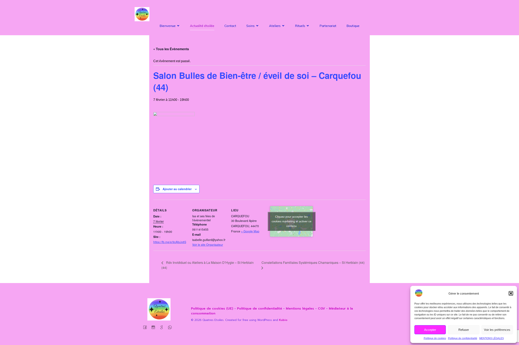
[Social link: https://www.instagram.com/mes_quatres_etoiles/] (155, 327)
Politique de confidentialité (462, 338)
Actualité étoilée (202, 26)
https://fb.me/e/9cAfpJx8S (169, 242)
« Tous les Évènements (171, 49)
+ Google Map (250, 231)
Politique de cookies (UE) (212, 308)
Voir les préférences (497, 329)
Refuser (463, 329)
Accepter (430, 329)
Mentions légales (300, 308)
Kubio (283, 320)
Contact (230, 26)
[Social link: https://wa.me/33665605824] (163, 327)
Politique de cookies (435, 338)
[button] (511, 293)
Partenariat (328, 26)
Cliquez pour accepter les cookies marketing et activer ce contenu (291, 221)
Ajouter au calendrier (177, 189)
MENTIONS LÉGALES (491, 338)
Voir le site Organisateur (207, 245)
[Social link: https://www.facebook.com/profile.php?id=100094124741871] (146, 327)
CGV (321, 308)
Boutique (352, 26)
